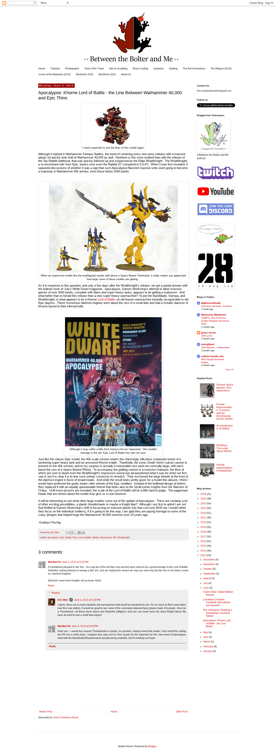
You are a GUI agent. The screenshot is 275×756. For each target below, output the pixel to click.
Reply (51, 585)
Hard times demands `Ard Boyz (216, 306)
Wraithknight (124, 537)
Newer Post (45, 711)
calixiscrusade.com (212, 356)
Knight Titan (71, 537)
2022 (204, 513)
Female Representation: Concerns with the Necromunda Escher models (224, 411)
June (206, 587)
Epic (62, 537)
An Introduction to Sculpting (224, 427)
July (205, 583)
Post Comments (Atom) (65, 717)
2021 (204, 517)
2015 (204, 545)
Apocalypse (53, 537)
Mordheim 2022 (107, 74)
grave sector (208, 332)
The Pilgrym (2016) (221, 68)
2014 (204, 550)
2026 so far (206, 336)
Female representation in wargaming (224, 467)
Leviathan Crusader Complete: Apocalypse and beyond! (217, 602)
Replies (56, 592)
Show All (229, 370)
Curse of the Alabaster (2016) (55, 74)
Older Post (181, 711)
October (208, 568)
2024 (204, 503)
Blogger (152, 746)
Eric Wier (63, 600)
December (209, 559)
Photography (72, 68)
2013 (204, 555)
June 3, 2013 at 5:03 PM (75, 562)
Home (41, 68)
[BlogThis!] (72, 533)
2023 (204, 508)
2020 (204, 522)
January (208, 651)
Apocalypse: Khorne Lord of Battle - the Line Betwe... (217, 623)
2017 (204, 536)
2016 (204, 541)
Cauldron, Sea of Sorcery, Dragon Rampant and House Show (215, 321)
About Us (126, 74)
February (208, 646)
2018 (204, 531)
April (206, 637)
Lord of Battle (106, 299)
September (209, 573)
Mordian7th (54, 562)
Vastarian (158, 68)
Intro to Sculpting (118, 68)
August (207, 578)
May (206, 632)
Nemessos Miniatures (213, 314)
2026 (204, 494)
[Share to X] (76, 533)
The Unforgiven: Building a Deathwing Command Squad (217, 613)
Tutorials (55, 68)
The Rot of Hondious (194, 68)
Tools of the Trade (94, 68)
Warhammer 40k (108, 537)
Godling (173, 68)
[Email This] (68, 533)
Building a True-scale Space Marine (224, 448)
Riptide (95, 537)
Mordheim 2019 (84, 74)
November (209, 564)
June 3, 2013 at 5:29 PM (87, 600)
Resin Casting (140, 68)
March (207, 641)
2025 (204, 498)
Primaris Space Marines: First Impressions (224, 387)
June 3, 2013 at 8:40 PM (85, 626)
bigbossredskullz (211, 303)
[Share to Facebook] (80, 533)
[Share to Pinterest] (83, 533)
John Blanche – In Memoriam (215, 347)
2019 (204, 527)
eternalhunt (207, 344)
